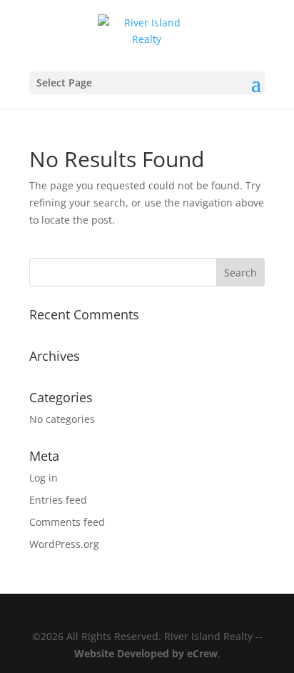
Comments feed (67, 522)
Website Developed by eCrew (146, 653)
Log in (43, 477)
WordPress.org (64, 544)
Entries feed (58, 500)
